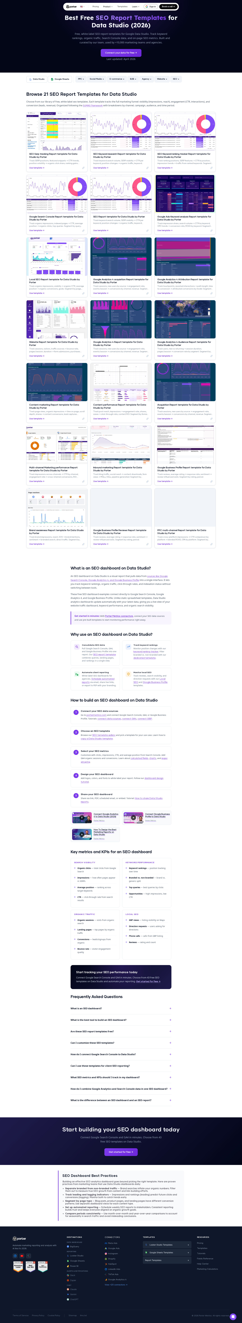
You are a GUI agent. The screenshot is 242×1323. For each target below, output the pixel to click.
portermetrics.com (97, 715)
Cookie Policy (54, 1316)
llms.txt (83, 1316)
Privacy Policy (38, 1316)
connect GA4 (129, 719)
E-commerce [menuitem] (116, 79)
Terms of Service (21, 1316)
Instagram (113, 1254)
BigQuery (74, 1247)
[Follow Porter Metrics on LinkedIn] (15, 1255)
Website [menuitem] (161, 79)
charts (152, 758)
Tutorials (201, 1253)
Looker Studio (76, 1256)
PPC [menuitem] (80, 79)
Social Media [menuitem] (96, 79)
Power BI (74, 1266)
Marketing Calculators (207, 1269)
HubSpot (112, 1264)
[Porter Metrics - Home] (71, 6)
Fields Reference (205, 1259)
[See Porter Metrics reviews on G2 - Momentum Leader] (18, 1267)
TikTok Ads (113, 1274)
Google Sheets (77, 1261)
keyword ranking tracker (145, 651)
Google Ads (114, 1248)
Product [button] (106, 6)
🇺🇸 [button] (81, 6)
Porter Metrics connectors (119, 616)
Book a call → (168, 7)
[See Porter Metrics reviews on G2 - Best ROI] (30, 1267)
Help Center (203, 1264)
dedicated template (144, 658)
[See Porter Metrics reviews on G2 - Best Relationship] (42, 1267)
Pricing (96, 7)
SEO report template (104, 654)
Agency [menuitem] (145, 79)
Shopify (111, 1259)
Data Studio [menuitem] (39, 79)
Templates (122, 7)
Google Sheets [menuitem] (62, 79)
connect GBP (145, 719)
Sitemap (73, 1316)
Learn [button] (134, 6)
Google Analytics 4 (117, 1280)
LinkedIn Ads (114, 1269)
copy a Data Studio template (97, 739)
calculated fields (139, 758)
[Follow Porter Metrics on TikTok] (28, 1255)
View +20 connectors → (116, 1285)
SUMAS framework (93, 105)
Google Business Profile (155, 682)
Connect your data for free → (121, 53)
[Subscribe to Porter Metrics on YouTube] (21, 1255)
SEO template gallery (103, 735)
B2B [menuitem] (132, 79)
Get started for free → (148, 981)
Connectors (112, 1237)
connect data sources (109, 719)
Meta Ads (112, 1243)
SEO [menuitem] (175, 79)
